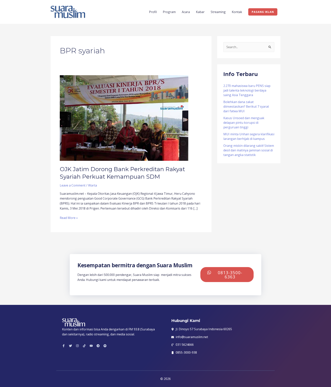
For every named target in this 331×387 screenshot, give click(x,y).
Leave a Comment (72, 185)
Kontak (237, 12)
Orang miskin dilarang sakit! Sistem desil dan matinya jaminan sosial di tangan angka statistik (248, 150)
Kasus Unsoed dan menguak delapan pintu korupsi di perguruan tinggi (243, 122)
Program (169, 12)
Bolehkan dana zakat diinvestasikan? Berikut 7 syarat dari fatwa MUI (246, 106)
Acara (186, 12)
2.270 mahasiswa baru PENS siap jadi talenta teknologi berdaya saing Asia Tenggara (246, 90)
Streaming (218, 12)
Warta (92, 185)
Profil (153, 12)
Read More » (69, 217)
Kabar (200, 12)
